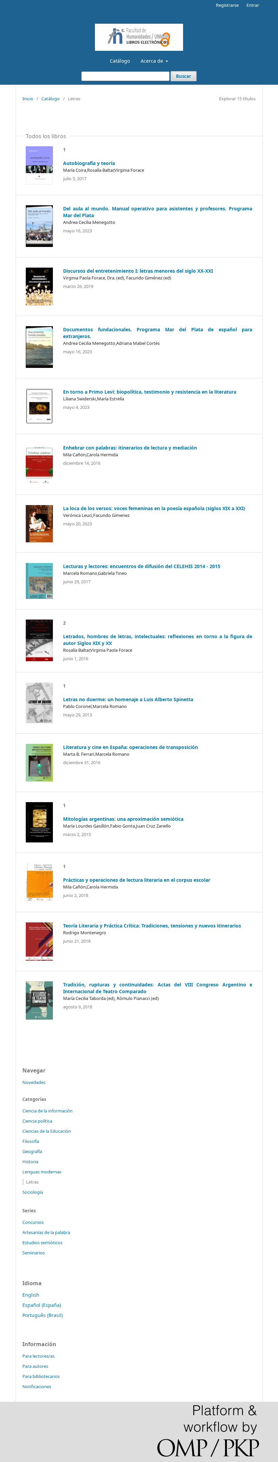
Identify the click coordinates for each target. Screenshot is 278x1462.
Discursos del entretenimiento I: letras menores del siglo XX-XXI (138, 271)
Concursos (33, 1222)
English (30, 1295)
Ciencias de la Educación (46, 1131)
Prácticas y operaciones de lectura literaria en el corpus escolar (136, 880)
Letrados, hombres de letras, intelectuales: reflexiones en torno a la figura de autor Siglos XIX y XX (157, 639)
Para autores (35, 1366)
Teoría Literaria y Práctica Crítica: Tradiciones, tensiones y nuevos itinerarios (152, 925)
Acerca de (152, 61)
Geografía (32, 1151)
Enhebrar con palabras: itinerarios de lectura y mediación (130, 447)
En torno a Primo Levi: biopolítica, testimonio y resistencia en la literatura (149, 392)
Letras (32, 1182)
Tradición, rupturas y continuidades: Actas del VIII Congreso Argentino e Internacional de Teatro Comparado (157, 988)
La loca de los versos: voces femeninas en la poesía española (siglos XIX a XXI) (154, 508)
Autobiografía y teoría (89, 163)
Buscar (183, 76)
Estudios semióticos (42, 1242)
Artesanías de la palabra (46, 1232)
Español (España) (41, 1305)
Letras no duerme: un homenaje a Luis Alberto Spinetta (128, 699)
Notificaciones (36, 1386)
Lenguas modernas (41, 1172)
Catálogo (120, 61)
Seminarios (33, 1253)
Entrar (252, 5)
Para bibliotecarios (41, 1376)
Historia (30, 1161)
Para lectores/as (38, 1356)
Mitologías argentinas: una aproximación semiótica (123, 819)
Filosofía (30, 1141)
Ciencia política (37, 1121)
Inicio (27, 99)
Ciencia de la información (47, 1111)
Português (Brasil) (42, 1315)
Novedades (33, 1082)
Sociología (32, 1192)
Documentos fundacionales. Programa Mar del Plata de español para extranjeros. (157, 332)
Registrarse (227, 5)
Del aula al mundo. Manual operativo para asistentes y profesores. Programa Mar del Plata (157, 211)
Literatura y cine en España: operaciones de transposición (130, 747)
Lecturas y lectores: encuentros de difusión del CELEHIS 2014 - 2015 (141, 566)
